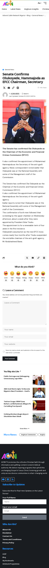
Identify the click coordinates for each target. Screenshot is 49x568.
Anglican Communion (28, 434)
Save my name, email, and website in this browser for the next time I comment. (25, 351)
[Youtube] (3, 479)
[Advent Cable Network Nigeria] (8, 3)
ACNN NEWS (15, 93)
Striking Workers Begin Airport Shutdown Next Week (16, 415)
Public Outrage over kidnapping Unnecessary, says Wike (16, 377)
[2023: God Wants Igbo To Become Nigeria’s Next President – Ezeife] (39, 393)
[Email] (9, 88)
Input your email (10, 507)
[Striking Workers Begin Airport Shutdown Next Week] (39, 418)
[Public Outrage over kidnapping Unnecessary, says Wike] (39, 380)
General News (9, 69)
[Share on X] (4, 88)
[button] (35, 3)
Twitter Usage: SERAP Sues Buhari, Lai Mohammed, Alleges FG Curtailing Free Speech (17, 403)
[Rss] (13, 479)
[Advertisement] (24, 42)
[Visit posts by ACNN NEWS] (5, 95)
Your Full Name (9, 498)
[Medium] (8, 479)
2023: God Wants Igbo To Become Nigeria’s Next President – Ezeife (17, 390)
